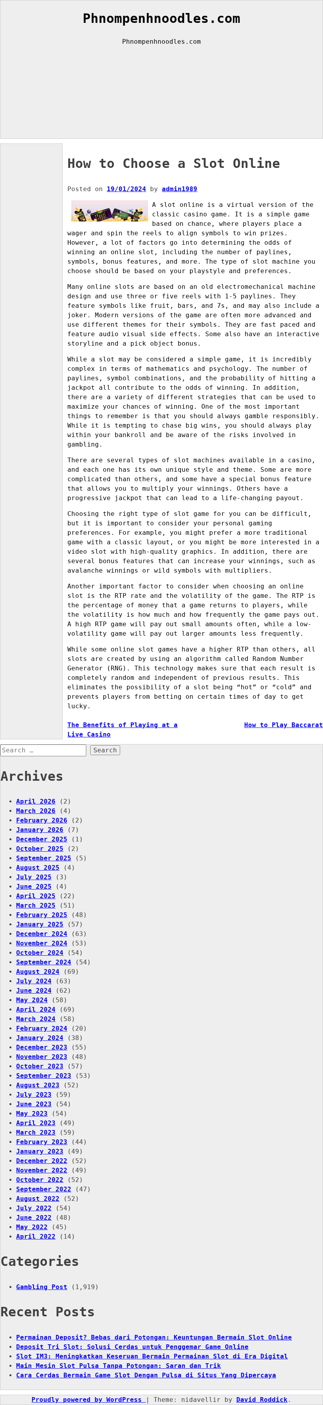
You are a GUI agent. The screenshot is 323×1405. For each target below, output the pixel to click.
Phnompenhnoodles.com (161, 18)
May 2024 (32, 1000)
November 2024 (41, 943)
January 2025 (39, 924)
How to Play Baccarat (283, 725)
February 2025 (41, 915)
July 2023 (34, 1094)
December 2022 (41, 1161)
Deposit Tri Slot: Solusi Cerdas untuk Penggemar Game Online (132, 1347)
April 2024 (36, 1009)
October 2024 (39, 953)
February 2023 (41, 1142)
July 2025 (34, 877)
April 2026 (36, 801)
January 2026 (39, 830)
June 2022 (34, 1217)
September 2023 (43, 1075)
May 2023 (32, 1113)
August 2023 (37, 1085)
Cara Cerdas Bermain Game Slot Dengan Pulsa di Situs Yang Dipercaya (146, 1375)
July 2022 (34, 1208)
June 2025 (34, 886)
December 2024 (41, 934)
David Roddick (262, 1399)
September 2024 (43, 962)
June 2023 (34, 1104)
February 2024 (41, 1028)
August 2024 (37, 971)
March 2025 (36, 905)
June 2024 (34, 990)
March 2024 (36, 1019)
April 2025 (36, 896)
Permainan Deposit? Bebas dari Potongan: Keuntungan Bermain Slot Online (154, 1337)
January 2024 (39, 1038)
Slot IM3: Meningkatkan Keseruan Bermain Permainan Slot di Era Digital (152, 1356)
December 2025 (41, 839)
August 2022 (37, 1198)
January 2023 (39, 1151)
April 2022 (36, 1236)
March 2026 (36, 811)
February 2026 (41, 820)
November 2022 (41, 1170)
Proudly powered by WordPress (89, 1399)
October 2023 (39, 1066)
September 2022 (43, 1189)
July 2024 (34, 981)
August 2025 (37, 867)
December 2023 (41, 1047)
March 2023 (36, 1132)
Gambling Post (41, 1287)
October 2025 (39, 848)
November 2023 (41, 1057)
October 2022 (39, 1180)
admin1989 (179, 189)
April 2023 (36, 1123)
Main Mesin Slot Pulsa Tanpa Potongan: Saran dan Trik (118, 1366)
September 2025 (43, 858)
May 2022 (32, 1227)
